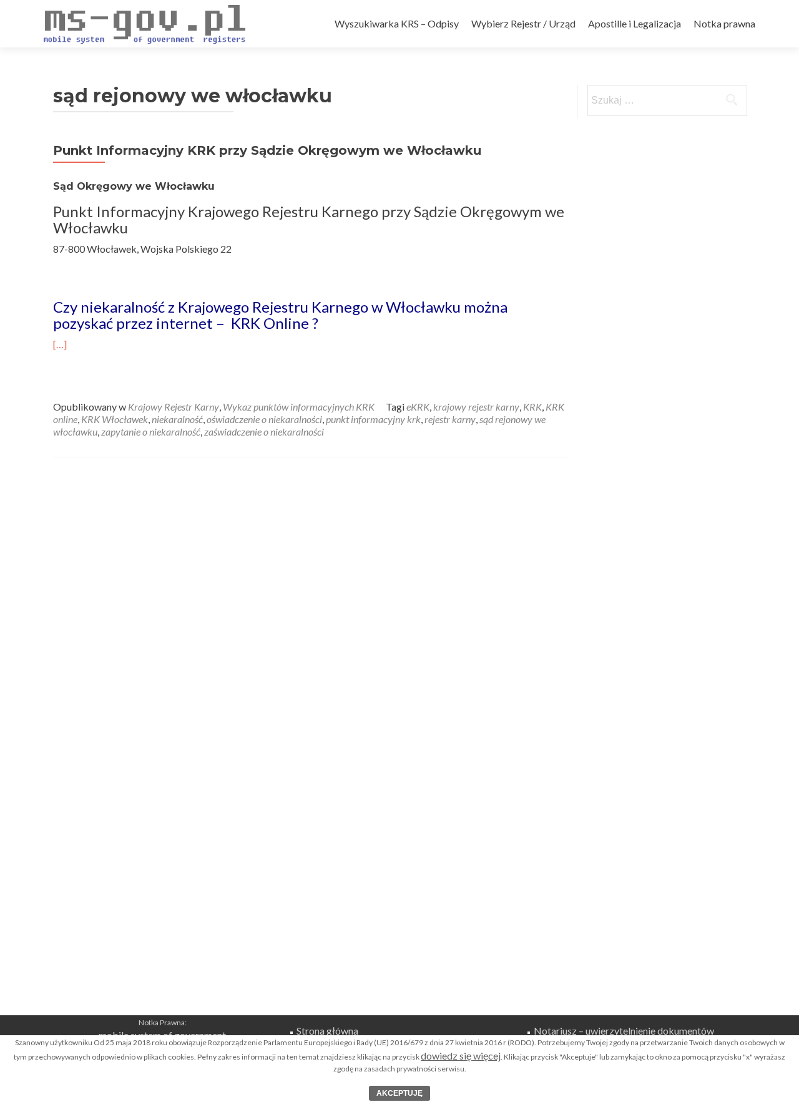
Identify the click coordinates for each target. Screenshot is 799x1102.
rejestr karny (450, 419)
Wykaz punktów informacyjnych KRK (299, 406)
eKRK (417, 406)
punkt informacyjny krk (373, 419)
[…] (60, 344)
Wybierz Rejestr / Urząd (523, 23)
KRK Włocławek (114, 419)
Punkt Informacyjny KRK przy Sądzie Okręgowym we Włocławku (267, 150)
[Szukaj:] (666, 100)
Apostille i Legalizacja (634, 23)
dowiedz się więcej (461, 1055)
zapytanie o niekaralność (150, 431)
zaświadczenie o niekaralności (264, 431)
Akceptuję (399, 1093)
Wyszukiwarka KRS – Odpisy (397, 23)
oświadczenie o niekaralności (264, 419)
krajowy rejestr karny (476, 406)
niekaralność (177, 419)
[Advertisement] (399, 928)
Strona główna (327, 1030)
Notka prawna (724, 23)
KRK (532, 406)
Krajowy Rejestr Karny (173, 406)
